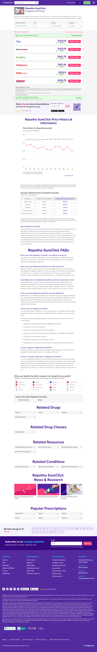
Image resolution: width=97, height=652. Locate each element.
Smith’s (54, 384)
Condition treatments (59, 565)
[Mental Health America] (32, 628)
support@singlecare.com (87, 578)
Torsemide (64, 518)
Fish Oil (17, 518)
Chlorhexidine (19, 513)
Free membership (76, 35)
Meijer (37, 389)
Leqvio (40, 412)
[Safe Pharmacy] (10, 628)
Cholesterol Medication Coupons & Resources (24, 447)
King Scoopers (39, 384)
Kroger (37, 382)
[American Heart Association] (41, 628)
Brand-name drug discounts (23, 451)
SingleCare (9, 645)
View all (6, 532)
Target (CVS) (22, 384)
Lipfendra (64, 412)
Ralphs (54, 387)
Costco (71, 389)
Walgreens (21, 382)
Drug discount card (33, 568)
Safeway (72, 387)
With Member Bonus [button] (62, 43)
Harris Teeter (39, 387)
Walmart (55, 382)
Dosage (40, 400)
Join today (78, 98)
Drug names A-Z (57, 576)
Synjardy (64, 513)
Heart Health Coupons (44, 447)
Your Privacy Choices (41, 639)
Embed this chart (69, 175)
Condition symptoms (58, 560)
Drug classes (56, 568)
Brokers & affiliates (8, 568)
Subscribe (87, 543)
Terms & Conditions (14, 639)
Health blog (6, 573)
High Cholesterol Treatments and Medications (71, 466)
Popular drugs (56, 573)
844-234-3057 (83, 567)
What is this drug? (24, 400)
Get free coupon (74, 41)
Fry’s (20, 387)
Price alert (71, 32)
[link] (79, 32)
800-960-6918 (83, 573)
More (79, 18)
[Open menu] (94, 3)
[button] (21, 32)
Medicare (30, 562)
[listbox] (24, 24)
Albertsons (21, 389)
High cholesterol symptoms (45, 466)
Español (4, 639)
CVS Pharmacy (73, 382)
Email (53, 540)
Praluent (17, 412)
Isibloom (40, 513)
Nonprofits (5, 565)
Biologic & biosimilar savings (69, 447)
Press (4, 562)
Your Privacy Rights (27, 639)
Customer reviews (32, 573)
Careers (5, 571)
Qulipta (40, 518)
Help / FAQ (30, 571)
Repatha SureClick (20, 417)
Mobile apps (31, 565)
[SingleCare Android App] (34, 589)
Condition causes (57, 562)
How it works (71, 2)
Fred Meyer (72, 384)
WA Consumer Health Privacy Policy (59, 639)
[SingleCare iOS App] (25, 589)
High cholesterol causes (21, 466)
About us (5, 560)
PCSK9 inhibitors (19, 432)
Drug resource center (59, 571)
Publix (54, 389)
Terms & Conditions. (78, 546)
